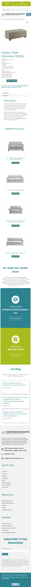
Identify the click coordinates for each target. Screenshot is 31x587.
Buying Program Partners (8, 503)
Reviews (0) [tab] (5, 95)
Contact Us (4, 471)
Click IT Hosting (5, 578)
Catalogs (4, 505)
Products (7, 19)
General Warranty (6, 482)
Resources (4, 475)
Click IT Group (19, 577)
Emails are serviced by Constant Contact (11, 566)
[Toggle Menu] (28, 14)
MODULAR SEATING (6, 87)
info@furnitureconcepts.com (22, 4)
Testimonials (5, 478)
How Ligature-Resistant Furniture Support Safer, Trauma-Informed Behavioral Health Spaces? (15, 400)
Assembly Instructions (7, 500)
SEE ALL (14, 85)
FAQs (3, 480)
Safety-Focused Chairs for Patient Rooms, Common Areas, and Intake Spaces (15, 414)
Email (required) (7, 548)
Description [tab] (6, 93)
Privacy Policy (5, 487)
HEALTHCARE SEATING (22, 85)
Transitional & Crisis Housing (8, 532)
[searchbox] (15, 9)
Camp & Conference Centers (9, 528)
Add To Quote (11, 81)
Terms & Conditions (6, 485)
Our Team (4, 473)
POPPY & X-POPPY (16, 87)
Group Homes (5, 530)
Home (3, 19)
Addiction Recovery (6, 523)
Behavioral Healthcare (7, 525)
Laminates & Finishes (7, 510)
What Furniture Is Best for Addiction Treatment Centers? (14, 384)
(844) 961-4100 (8, 3)
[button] (27, 22)
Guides (3, 507)
